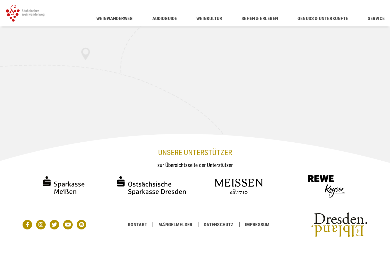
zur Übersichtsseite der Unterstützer (195, 165)
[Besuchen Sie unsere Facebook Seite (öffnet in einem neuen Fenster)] (27, 224)
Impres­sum (257, 224)
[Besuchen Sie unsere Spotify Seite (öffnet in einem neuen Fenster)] (81, 224)
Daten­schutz (219, 224)
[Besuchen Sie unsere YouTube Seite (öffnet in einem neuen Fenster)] (68, 224)
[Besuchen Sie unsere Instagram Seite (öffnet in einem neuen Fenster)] (41, 224)
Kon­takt (137, 224)
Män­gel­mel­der (175, 224)
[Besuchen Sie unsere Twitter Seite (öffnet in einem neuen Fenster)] (54, 224)
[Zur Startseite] (50, 13)
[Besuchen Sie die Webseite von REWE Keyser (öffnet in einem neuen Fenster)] (326, 199)
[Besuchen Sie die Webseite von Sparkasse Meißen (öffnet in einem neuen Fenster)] (64, 199)
